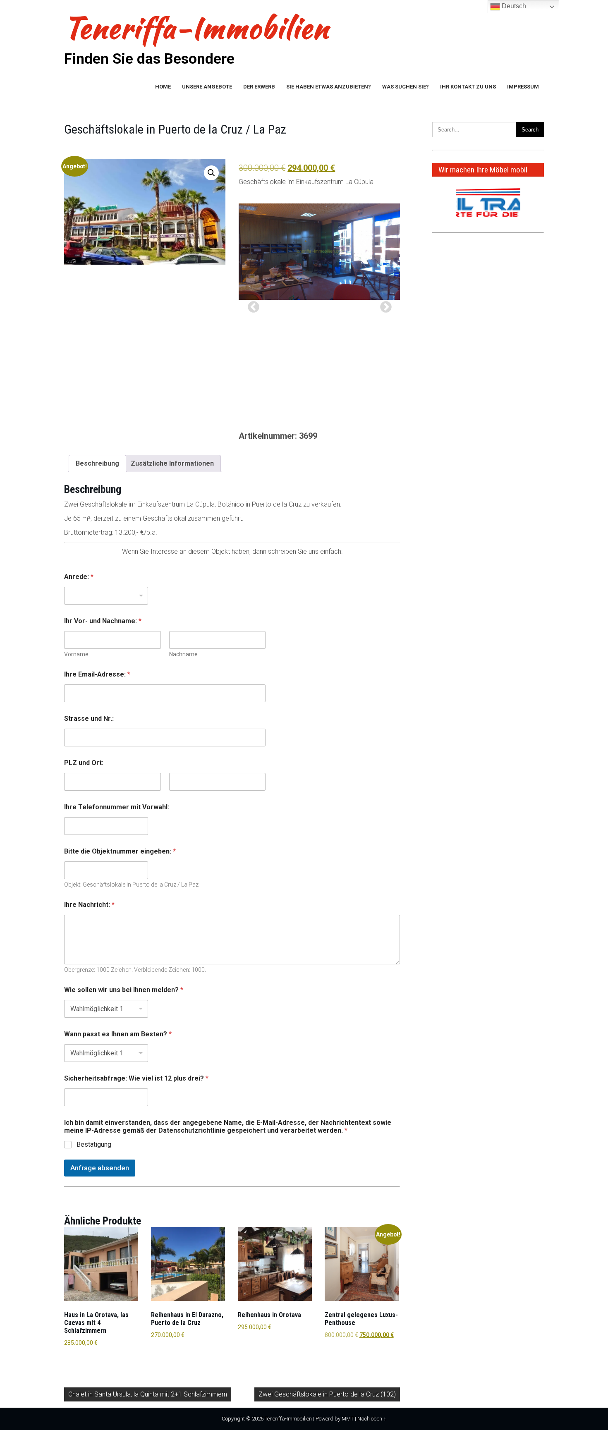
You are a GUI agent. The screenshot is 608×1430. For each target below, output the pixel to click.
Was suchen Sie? (405, 87)
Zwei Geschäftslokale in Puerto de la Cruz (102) (327, 1394)
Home (163, 87)
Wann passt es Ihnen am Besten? (118, 1034)
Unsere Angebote (207, 87)
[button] (211, 172)
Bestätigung (94, 1144)
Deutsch (513, 6)
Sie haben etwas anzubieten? (328, 87)
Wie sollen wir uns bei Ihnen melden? (123, 990)
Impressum (523, 87)
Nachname (183, 654)
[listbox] (106, 596)
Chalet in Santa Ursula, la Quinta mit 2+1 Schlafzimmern (147, 1394)
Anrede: (78, 577)
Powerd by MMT (335, 1419)
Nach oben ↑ (371, 1419)
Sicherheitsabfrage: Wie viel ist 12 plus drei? (136, 1078)
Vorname (76, 654)
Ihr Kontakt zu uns (468, 87)
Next (383, 305)
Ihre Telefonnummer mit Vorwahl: (116, 807)
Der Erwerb (259, 87)
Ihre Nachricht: (89, 905)
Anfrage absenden (99, 1168)
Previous (251, 305)
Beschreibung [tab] (97, 463)
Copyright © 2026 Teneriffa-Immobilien (267, 1419)
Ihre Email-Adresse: (97, 674)
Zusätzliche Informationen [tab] (172, 463)
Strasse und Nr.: (89, 718)
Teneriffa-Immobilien (196, 28)
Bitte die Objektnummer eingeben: (120, 851)
